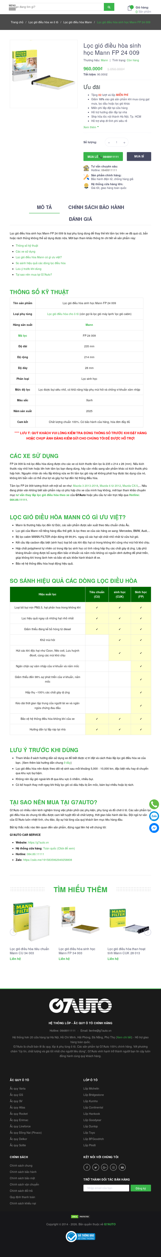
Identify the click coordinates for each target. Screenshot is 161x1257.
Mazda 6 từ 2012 (110, 486)
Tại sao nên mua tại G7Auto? (34, 274)
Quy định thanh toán (22, 1197)
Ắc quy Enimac (19, 1120)
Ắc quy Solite (18, 1145)
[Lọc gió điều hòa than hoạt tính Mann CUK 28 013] (129, 922)
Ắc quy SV (16, 1101)
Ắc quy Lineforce (20, 1126)
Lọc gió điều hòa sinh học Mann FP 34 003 (77, 951)
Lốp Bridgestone (93, 1095)
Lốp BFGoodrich (93, 1139)
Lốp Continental (93, 1107)
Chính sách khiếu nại (23, 1203)
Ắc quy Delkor (18, 1139)
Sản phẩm (143, 9)
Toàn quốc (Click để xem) (59, 848)
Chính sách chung (21, 1165)
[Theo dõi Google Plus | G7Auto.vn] (104, 1167)
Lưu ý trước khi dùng (28, 269)
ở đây (67, 763)
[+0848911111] (154, 804)
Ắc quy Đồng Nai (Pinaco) (26, 1132)
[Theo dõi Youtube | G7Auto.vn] (122, 1167)
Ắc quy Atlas (17, 1107)
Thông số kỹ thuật (27, 245)
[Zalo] (154, 816)
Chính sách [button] (19, 1157)
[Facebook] (154, 828)
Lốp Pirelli (89, 1145)
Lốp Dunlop (90, 1126)
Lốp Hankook (91, 1114)
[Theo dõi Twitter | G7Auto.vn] (95, 1167)
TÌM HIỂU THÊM (81, 889)
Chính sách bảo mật (22, 1178)
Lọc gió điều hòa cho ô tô (63, 314)
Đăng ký (141, 1188)
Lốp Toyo (89, 1132)
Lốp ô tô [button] (90, 1080)
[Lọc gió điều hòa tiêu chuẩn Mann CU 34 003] (31, 922)
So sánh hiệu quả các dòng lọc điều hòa (41, 263)
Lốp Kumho (90, 1101)
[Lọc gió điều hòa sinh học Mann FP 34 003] (80, 922)
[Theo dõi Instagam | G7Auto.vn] (113, 1167)
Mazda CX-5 (130, 486)
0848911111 (109, 170)
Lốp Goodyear (92, 1120)
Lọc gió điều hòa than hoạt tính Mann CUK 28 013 (126, 951)
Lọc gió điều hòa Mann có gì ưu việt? (39, 257)
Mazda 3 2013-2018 (85, 486)
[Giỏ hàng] (131, 7)
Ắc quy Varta (18, 1088)
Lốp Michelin (91, 1088)
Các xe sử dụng (25, 251)
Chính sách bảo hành (23, 1172)
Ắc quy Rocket (19, 1114)
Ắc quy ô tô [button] (19, 1080)
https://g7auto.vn (38, 842)
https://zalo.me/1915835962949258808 (47, 860)
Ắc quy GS (16, 1095)
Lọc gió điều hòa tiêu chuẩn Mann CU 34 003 (29, 951)
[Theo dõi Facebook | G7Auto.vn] (86, 1167)
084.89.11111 (35, 854)
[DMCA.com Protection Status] (80, 1216)
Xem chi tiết (124, 1037)
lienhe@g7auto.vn (100, 1030)
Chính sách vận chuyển (24, 1184)
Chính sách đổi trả (21, 1191)
